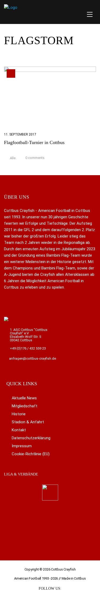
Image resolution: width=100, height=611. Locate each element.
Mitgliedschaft (24, 406)
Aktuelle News (24, 398)
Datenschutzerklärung (31, 438)
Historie (19, 414)
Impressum (22, 446)
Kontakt (19, 430)
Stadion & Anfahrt (28, 422)
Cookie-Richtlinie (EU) (31, 454)
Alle (12, 158)
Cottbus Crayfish (63, 569)
